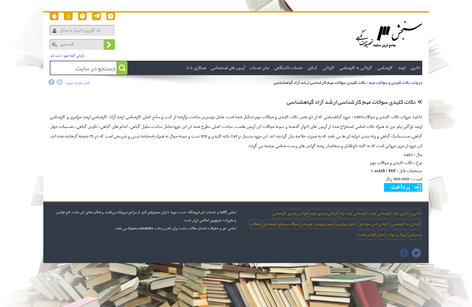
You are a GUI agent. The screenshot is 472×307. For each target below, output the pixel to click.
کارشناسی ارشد (380, 213)
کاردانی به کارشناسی (406, 224)
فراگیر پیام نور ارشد (323, 213)
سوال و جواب (396, 235)
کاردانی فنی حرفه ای (374, 224)
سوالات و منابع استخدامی (280, 224)
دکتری (416, 213)
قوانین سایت (366, 235)
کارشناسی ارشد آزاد (353, 213)
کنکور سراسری (346, 224)
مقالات (255, 224)
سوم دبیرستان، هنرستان (317, 224)
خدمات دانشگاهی (288, 68)
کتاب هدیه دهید (78, 83)
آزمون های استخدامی (228, 68)
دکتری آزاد (401, 213)
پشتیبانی (415, 235)
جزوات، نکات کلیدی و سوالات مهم (395, 82)
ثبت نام (56, 55)
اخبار (381, 235)
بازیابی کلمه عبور (74, 55)
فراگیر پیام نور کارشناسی (290, 213)
